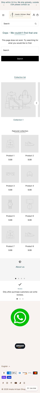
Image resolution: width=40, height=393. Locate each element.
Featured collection (20, 131)
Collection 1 (18, 120)
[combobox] (20, 23)
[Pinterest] (11, 383)
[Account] (34, 15)
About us (20, 267)
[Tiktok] (20, 383)
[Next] (36, 5)
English (5, 366)
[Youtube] (16, 383)
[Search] (35, 23)
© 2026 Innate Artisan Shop (13, 389)
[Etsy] (24, 383)
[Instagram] (7, 383)
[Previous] (4, 5)
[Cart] (37, 15)
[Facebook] (3, 383)
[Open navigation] (4, 14)
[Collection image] (18, 99)
